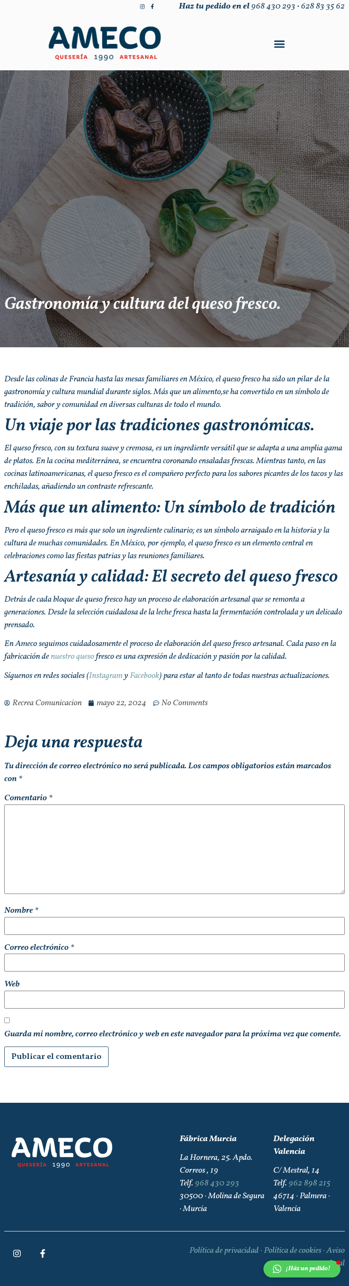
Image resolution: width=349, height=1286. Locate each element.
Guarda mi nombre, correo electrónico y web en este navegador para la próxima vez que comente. (172, 1034)
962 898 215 (309, 1183)
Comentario (28, 798)
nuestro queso (71, 657)
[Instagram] (142, 7)
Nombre (21, 910)
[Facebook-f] (152, 7)
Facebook (144, 676)
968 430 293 (273, 6)
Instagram (106, 676)
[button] (279, 43)
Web (12, 984)
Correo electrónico (39, 947)
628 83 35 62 (323, 6)
